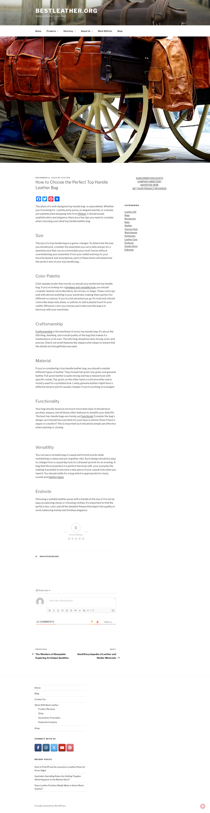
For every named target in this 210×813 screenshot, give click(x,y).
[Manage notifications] (202, 806)
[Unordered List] (71, 610)
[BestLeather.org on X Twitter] (54, 747)
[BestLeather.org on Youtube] (61, 747)
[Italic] (54, 610)
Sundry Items (131, 246)
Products (51, 31)
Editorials (129, 249)
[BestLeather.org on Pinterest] (69, 747)
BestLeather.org (67, 10)
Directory (68, 31)
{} (88, 610)
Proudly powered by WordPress (50, 805)
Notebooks (130, 236)
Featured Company (47, 722)
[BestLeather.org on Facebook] (38, 747)
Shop (119, 31)
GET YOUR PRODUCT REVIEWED (149, 188)
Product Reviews (46, 709)
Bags (127, 215)
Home (38, 31)
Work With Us (105, 31)
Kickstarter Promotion (49, 717)
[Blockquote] (75, 610)
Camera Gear (131, 229)
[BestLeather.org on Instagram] (46, 747)
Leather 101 (130, 211)
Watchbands (131, 232)
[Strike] (62, 610)
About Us (85, 31)
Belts (127, 222)
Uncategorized (49, 556)
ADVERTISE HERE (149, 185)
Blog (37, 693)
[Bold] (50, 610)
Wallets (128, 225)
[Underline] (58, 610)
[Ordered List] (67, 610)
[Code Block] (80, 610)
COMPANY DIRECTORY (149, 181)
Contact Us (40, 699)
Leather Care (131, 239)
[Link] (84, 610)
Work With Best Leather (46, 705)
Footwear (129, 242)
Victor (65, 178)
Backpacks (130, 218)
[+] (92, 610)
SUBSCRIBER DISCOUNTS (149, 178)
